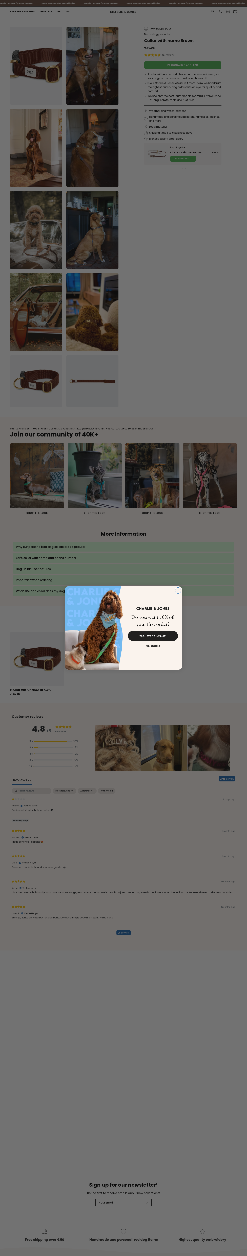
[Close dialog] (178, 590)
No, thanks (153, 645)
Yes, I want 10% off (153, 636)
